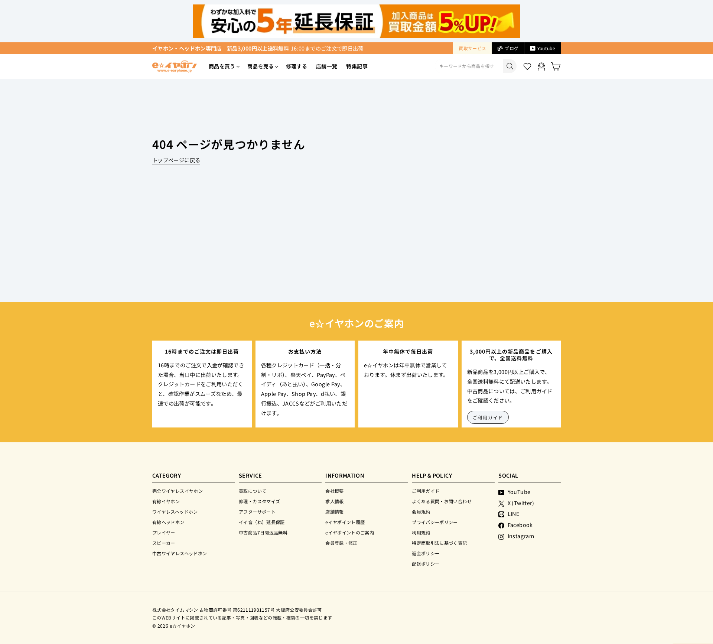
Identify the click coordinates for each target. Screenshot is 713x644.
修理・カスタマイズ (259, 501)
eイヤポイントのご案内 (349, 532)
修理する (296, 66)
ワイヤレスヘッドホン (175, 511)
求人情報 (334, 501)
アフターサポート (257, 511)
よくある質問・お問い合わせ (442, 501)
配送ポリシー (425, 563)
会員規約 (421, 511)
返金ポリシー (425, 553)
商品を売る (260, 66)
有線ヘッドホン (168, 522)
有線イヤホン (166, 501)
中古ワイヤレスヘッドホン (179, 553)
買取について (252, 491)
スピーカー (163, 543)
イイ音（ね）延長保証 (262, 522)
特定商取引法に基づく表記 (439, 543)
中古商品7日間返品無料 (263, 532)
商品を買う (222, 66)
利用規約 (421, 532)
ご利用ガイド (488, 417)
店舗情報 (334, 511)
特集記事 (356, 66)
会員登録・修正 (341, 543)
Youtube (546, 48)
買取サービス (472, 48)
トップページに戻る (176, 160)
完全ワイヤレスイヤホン (177, 491)
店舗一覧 (326, 66)
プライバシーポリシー (435, 522)
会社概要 (334, 491)
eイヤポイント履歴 (345, 522)
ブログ (511, 48)
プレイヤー (163, 532)
